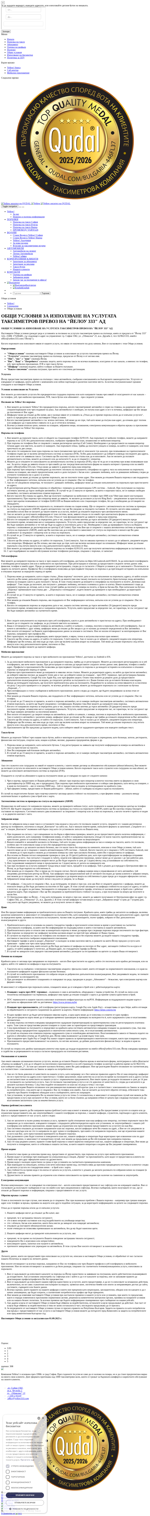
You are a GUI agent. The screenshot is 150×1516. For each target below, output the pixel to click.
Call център (12, 70)
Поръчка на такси (16, 42)
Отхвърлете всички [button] (25, 1502)
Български (31, 285)
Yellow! (10, 211)
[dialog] (25, 1464)
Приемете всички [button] (25, 1495)
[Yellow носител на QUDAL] (16, 203)
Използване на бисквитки (20, 55)
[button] (25, 1508)
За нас (16, 214)
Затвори (6, 31)
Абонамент (12, 44)
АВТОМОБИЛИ (15, 248)
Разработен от (8, 1513)
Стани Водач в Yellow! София (28, 235)
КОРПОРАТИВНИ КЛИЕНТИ (22, 259)
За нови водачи (20, 243)
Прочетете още (27, 1460)
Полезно (11, 50)
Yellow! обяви (20, 256)
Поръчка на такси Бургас (25, 224)
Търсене (45, 293)
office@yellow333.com (18, 1398)
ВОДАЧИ (12, 232)
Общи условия (14, 52)
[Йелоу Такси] (36, 203)
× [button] (43, 1418)
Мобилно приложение (18, 73)
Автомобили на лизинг (24, 251)
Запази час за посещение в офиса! (30, 280)
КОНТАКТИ (13, 272)
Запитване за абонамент (25, 261)
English (25, 288)
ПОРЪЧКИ (12, 219)
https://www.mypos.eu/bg (65, 1002)
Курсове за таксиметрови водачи (29, 245)
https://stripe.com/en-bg (105, 1010)
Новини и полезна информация (29, 217)
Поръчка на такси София (25, 222)
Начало (10, 39)
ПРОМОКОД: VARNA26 (25, 230)
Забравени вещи (21, 277)
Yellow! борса (14, 67)
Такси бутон (19, 266)
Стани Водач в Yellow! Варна (27, 238)
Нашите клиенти (21, 269)
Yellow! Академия (22, 240)
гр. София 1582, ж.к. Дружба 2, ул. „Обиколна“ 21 (16, 1390)
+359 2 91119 (14, 1396)
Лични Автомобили (23, 253)
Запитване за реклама (23, 264)
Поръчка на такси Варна (25, 227)
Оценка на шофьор (16, 47)
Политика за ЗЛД (15, 57)
